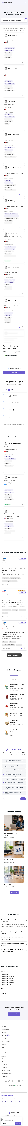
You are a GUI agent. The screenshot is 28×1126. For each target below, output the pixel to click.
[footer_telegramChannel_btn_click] (9, 1081)
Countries (14, 679)
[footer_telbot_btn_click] (6, 1081)
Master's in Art (6, 974)
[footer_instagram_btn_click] (22, 1081)
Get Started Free (14, 1014)
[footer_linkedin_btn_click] (19, 1081)
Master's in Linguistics (8, 982)
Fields (14, 676)
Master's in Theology (8, 984)
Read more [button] (14, 892)
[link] (13, 6)
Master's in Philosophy (8, 980)
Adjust (4, 1123)
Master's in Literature (8, 976)
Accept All (18, 1123)
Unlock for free (14, 372)
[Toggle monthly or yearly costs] (10, 390)
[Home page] (7, 2)
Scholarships (14, 674)
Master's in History (7, 978)
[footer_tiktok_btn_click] (12, 1081)
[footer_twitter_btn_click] (15, 1081)
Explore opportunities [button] (14, 655)
